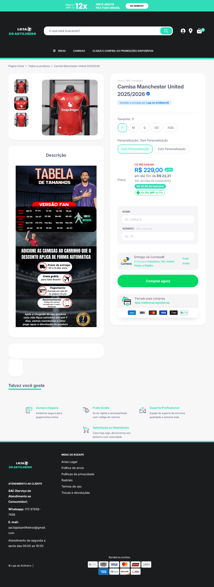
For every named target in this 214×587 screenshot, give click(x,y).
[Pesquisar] (166, 30)
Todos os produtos (39, 66)
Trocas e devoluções (75, 492)
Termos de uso (71, 486)
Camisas (79, 50)
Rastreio (67, 480)
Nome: (126, 211)
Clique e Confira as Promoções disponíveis (123, 50)
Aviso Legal (69, 462)
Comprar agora (158, 281)
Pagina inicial (16, 66)
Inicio (62, 50)
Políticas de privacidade (77, 474)
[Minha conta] (183, 31)
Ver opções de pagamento (153, 180)
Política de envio (72, 468)
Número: (137, 228)
